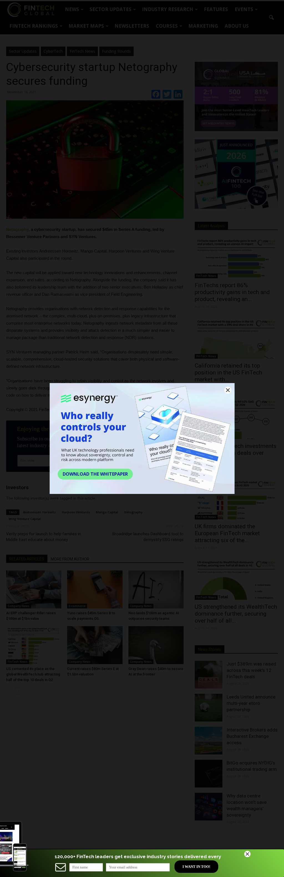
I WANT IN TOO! (196, 867)
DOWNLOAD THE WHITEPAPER (95, 474)
